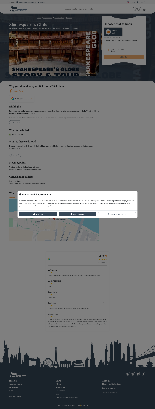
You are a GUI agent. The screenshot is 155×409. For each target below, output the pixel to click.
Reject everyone (78, 214)
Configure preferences (118, 214)
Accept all (39, 214)
